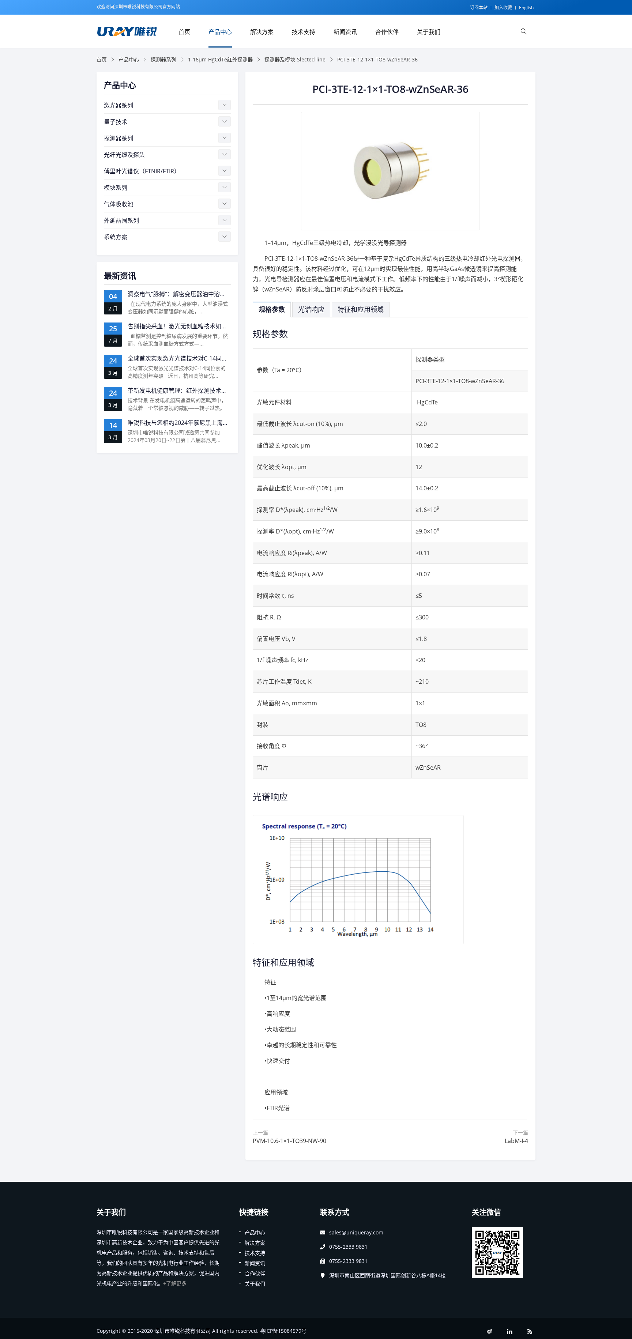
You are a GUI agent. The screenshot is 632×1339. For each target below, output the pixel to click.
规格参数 (272, 309)
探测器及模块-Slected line (295, 59)
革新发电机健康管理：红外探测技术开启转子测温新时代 (201, 390)
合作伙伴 (387, 32)
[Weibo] (489, 1331)
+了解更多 (175, 1283)
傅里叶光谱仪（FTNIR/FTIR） (142, 171)
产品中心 (220, 32)
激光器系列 (118, 105)
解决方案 (262, 32)
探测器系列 (163, 59)
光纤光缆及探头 (124, 155)
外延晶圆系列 (121, 220)
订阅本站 (479, 7)
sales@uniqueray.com (356, 1232)
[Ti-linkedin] (509, 1331)
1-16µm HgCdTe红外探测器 (220, 59)
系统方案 (115, 237)
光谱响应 (311, 309)
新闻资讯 (345, 32)
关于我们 (428, 32)
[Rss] (529, 1331)
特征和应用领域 (361, 309)
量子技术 (115, 122)
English (526, 7)
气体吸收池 (118, 204)
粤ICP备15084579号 (283, 1330)
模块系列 (115, 188)
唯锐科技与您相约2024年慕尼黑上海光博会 (184, 423)
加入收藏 (503, 7)
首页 (184, 32)
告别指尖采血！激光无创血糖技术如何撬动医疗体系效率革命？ (209, 326)
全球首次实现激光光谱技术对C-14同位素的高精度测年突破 (204, 358)
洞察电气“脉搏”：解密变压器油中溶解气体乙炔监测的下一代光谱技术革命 (223, 294)
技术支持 (303, 32)
